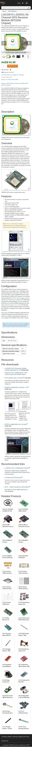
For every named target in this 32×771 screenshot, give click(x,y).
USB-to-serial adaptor (18, 298)
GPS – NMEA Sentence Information (17, 487)
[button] (3, 46)
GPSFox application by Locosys (15, 424)
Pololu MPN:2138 (12, 79)
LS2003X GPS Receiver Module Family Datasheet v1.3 (16, 369)
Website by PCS (23, 745)
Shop (19, 3)
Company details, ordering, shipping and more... (15, 736)
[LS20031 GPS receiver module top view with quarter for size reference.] (16, 124)
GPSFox (6, 312)
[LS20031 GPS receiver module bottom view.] (16, 179)
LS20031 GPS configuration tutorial (17, 468)
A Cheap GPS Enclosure (13, 477)
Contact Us (4, 741)
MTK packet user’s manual (14, 305)
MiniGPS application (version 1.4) (16, 387)
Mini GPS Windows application (14, 299)
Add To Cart (13, 66)
